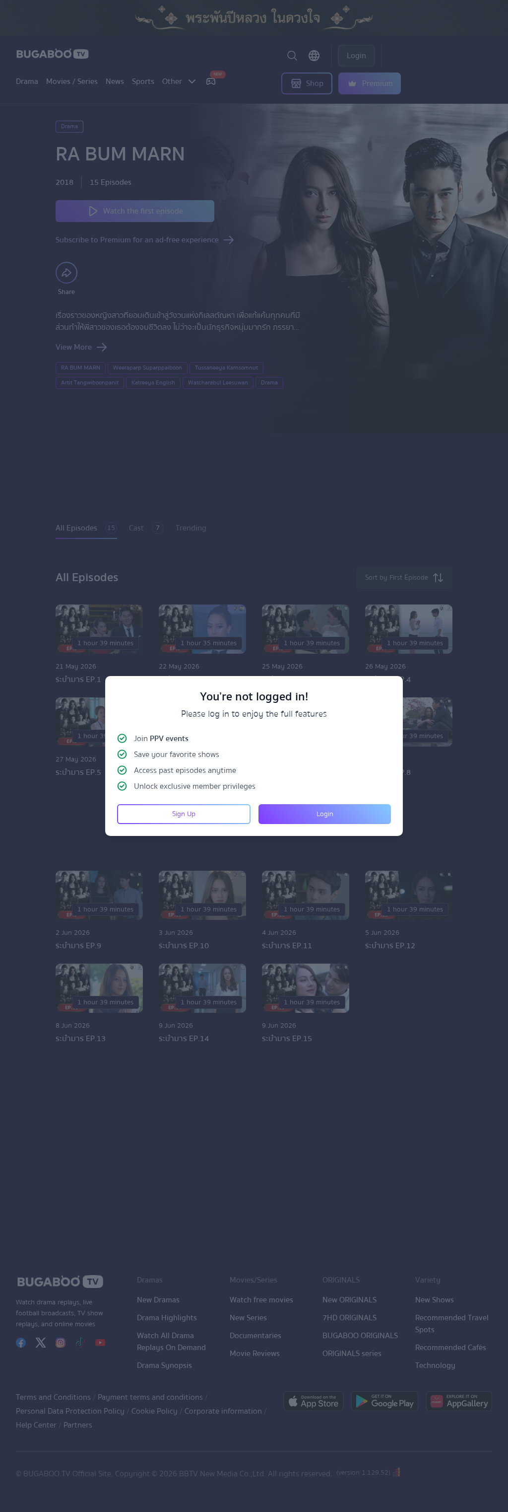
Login (325, 814)
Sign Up (183, 814)
